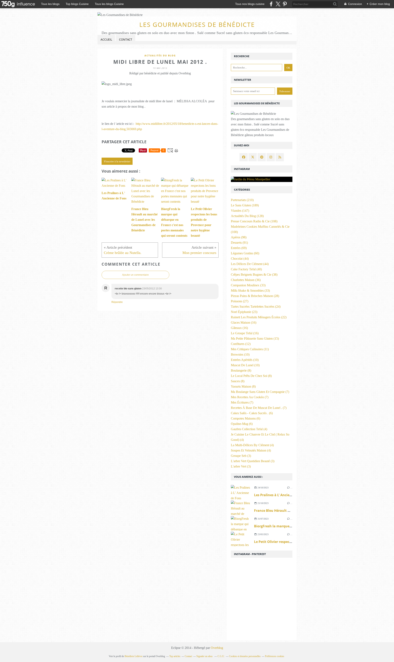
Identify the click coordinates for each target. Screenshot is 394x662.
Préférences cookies (274, 656)
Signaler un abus (204, 656)
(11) (250, 349)
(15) (255, 338)
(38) (254, 274)
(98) (238, 237)
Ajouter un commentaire (135, 274)
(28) (255, 296)
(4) (249, 429)
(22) (258, 317)
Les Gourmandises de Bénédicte (197, 24)
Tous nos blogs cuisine (250, 4)
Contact (125, 39)
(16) (243, 322)
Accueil (106, 39)
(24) (256, 306)
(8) (241, 370)
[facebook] (271, 4)
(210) (242, 200)
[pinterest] (284, 4)
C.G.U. (221, 656)
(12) (241, 344)
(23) (244, 312)
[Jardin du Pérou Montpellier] (261, 179)
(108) (254, 221)
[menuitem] (106, 39)
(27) (239, 301)
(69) (239, 248)
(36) (246, 280)
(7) (260, 392)
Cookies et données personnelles (245, 656)
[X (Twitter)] (278, 4)
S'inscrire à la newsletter (117, 161)
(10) (240, 354)
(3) (241, 455)
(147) (240, 210)
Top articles (174, 656)
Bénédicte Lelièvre (133, 656)
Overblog (217, 647)
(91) (239, 242)
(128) (247, 216)
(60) (245, 253)
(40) (246, 269)
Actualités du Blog (160, 55)
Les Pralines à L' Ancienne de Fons (281, 495)
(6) (252, 413)
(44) (240, 258)
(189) (245, 205)
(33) (248, 285)
